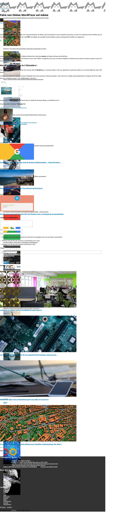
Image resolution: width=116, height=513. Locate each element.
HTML (10, 31)
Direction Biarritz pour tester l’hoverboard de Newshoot (21, 188)
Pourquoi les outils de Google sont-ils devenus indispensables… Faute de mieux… (30, 162)
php (13, 31)
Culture (5, 269)
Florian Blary (4, 23)
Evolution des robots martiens (21, 460)
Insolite (5, 498)
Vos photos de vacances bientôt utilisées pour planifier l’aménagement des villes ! (30, 444)
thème (16, 31)
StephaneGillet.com (9, 482)
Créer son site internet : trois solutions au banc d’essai (28, 465)
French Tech (7, 454)
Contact (9, 507)
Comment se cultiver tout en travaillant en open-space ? (21, 310)
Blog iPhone (7, 476)
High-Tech (6, 166)
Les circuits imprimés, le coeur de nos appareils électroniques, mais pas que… (29, 355)
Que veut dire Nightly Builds (49, 467)
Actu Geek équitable (9, 473)
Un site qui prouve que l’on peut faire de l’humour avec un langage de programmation (32, 214)
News (5, 403)
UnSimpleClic (7, 484)
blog (4, 31)
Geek (4, 479)
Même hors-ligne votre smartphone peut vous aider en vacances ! (24, 399)
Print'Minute (7, 140)
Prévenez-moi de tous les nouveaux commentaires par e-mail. (21, 240)
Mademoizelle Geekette (10, 481)
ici (36, 78)
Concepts (6, 490)
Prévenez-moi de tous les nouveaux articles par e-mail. (18, 244)
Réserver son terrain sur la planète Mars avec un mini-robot (29, 462)
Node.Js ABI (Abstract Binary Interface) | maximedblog (20, 467)
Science (5, 503)
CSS (7, 31)
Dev (4, 25)
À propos (3, 507)
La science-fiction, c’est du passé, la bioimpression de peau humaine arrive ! (35, 463)
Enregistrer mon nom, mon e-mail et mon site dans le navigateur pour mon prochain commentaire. (32, 237)
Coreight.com (7, 478)
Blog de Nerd (7, 475)
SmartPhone (7, 358)
